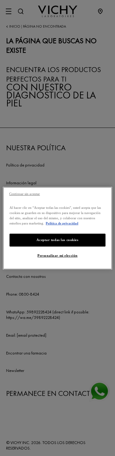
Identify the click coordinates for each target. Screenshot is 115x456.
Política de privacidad (62, 223)
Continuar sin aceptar (24, 193)
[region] (57, 227)
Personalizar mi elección (57, 255)
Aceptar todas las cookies (57, 240)
